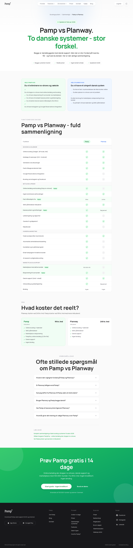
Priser (71, 4)
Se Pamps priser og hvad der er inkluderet (47, 439)
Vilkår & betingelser (110, 545)
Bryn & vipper (97, 525)
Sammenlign (66, 14)
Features (50, 4)
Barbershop (97, 518)
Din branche (61, 4)
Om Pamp (52, 515)
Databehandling (123, 545)
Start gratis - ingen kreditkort (56, 486)
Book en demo (82, 486)
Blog (91, 4)
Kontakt (78, 4)
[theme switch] (126, 4)
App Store (13, 523)
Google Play (29, 523)
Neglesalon (97, 522)
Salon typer (75, 530)
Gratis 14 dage (76, 515)
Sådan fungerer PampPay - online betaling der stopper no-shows (55, 436)
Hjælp (85, 4)
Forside (42, 4)
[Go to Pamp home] (8, 3)
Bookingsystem (55, 14)
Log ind (118, 4)
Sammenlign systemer (75, 522)
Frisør (95, 515)
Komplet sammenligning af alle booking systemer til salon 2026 (54, 433)
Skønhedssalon (98, 529)
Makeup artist (97, 532)
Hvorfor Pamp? (76, 534)
